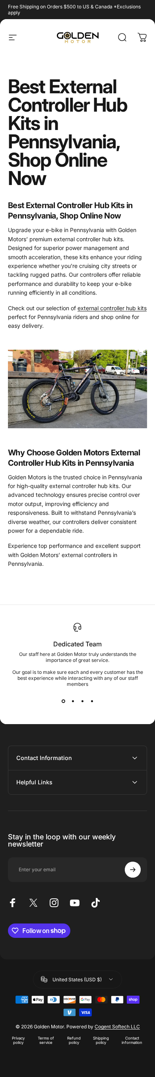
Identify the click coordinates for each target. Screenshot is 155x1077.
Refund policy (74, 1040)
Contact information (132, 1040)
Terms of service (46, 1040)
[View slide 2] (73, 701)
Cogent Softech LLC (117, 1027)
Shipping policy (101, 1040)
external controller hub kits (112, 308)
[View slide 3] (82, 701)
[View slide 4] (92, 701)
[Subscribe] (133, 870)
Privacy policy (18, 1040)
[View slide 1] (63, 701)
